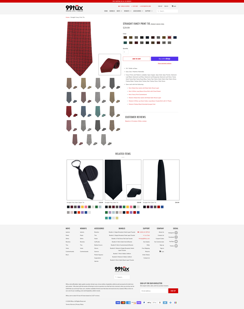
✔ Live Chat (134, 6)
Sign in (166, 6)
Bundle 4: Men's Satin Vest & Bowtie (122, 242)
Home (106, 11)
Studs (96, 238)
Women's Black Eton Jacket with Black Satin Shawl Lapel (145, 98)
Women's (127, 11)
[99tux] (74, 8)
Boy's (67, 255)
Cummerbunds (70, 251)
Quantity (125, 48)
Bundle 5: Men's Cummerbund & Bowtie (122, 245)
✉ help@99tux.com (145, 6)
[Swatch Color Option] (68, 207)
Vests (67, 248)
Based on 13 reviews (131, 121)
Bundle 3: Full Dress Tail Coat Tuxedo (122, 238)
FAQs (148, 245)
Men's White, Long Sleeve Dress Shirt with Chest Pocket (145, 91)
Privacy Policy (79, 304)
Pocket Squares (98, 255)
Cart (162, 252)
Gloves (96, 248)
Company (160, 228)
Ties (67, 245)
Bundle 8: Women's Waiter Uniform (122, 257)
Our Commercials (159, 242)
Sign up (160, 6)
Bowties (68, 242)
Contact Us (147, 258)
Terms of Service (70, 304)
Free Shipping (146, 248)
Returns (147, 251)
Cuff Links (97, 242)
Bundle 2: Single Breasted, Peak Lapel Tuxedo (122, 235)
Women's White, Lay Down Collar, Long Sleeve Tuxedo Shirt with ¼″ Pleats (150, 101)
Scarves (96, 251)
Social (175, 228)
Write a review (142, 121)
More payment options (164, 63)
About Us (161, 232)
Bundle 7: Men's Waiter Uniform (122, 254)
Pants (67, 235)
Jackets (68, 232)
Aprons (96, 261)
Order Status (146, 255)
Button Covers (98, 245)
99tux (72, 301)
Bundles (112, 11)
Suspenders (97, 258)
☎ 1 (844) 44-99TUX (124, 6)
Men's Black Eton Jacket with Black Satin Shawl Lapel (144, 88)
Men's (119, 11)
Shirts (67, 238)
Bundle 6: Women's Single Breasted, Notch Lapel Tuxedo (122, 249)
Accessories (137, 11)
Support (148, 11)
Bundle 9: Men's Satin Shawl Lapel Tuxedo (122, 260)
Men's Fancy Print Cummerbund (138, 94)
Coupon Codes (160, 238)
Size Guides (146, 242)
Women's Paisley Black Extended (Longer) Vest (142, 104)
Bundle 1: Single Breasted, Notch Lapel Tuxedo (122, 232)
